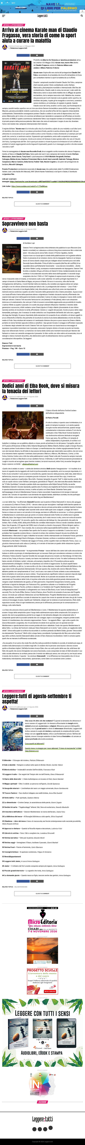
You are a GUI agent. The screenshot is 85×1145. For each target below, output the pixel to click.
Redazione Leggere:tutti (18, 48)
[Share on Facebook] (23, 55)
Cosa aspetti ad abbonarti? (34, 744)
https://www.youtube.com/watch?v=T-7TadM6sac (29, 186)
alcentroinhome (21, 887)
